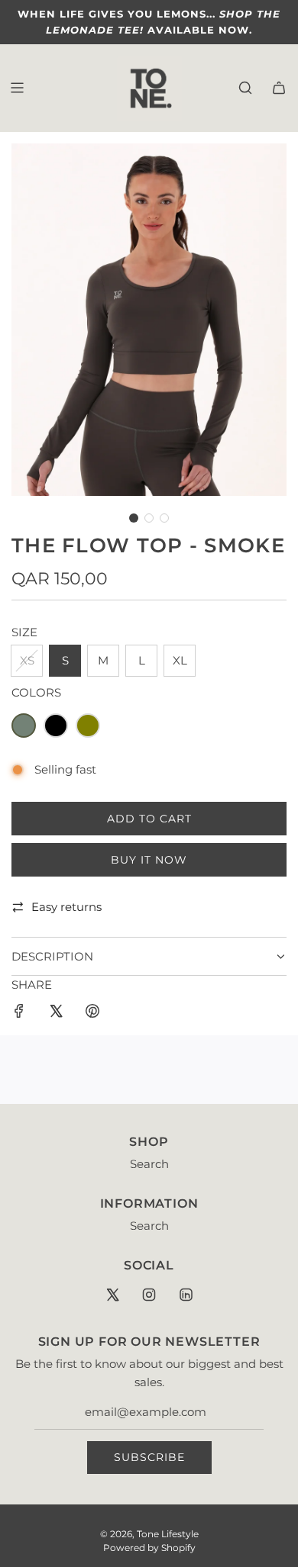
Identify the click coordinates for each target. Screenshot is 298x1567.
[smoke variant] (23, 725)
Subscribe (149, 1457)
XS (27, 660)
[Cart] (279, 88)
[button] (133, 518)
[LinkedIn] (185, 1294)
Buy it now (149, 860)
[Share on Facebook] (19, 1013)
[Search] (245, 88)
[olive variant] (88, 725)
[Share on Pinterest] (92, 1013)
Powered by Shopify (149, 1547)
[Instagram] (149, 1294)
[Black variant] (56, 725)
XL (180, 660)
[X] (112, 1294)
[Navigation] (17, 88)
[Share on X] (56, 1013)
